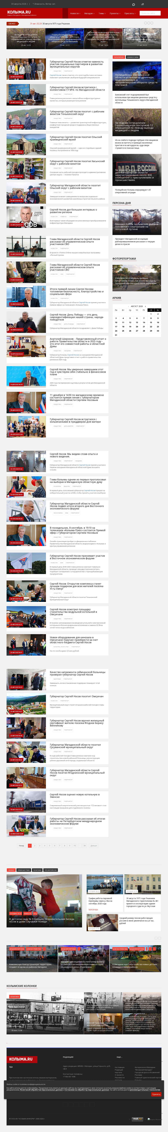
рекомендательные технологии (145, 1090)
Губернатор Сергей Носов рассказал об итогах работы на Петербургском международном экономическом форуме (77, 821)
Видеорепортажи (17, 949)
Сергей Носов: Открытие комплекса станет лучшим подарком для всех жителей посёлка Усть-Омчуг (76, 586)
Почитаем (14, 997)
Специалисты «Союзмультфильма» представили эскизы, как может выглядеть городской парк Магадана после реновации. (136, 281)
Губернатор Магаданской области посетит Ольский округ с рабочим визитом (75, 186)
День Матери (68, 426)
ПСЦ (35, 913)
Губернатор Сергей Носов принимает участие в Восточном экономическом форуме (77, 557)
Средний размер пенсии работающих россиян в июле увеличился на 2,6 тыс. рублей (136, 921)
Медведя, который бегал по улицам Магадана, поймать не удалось (142, 39)
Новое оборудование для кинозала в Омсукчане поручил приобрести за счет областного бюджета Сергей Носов (74, 640)
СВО (61, 274)
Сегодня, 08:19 (94, 891)
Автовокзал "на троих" (23, 1019)
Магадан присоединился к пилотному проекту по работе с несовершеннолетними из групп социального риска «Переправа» (82, 964)
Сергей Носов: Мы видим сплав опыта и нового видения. (74, 455)
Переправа (93, 910)
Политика (57, 486)
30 (85, 846)
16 (158, 322)
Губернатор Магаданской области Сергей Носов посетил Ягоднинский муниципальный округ (77, 773)
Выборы (67, 486)
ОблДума (67, 351)
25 (123, 331)
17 (116, 326)
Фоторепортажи (124, 258)
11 (123, 322)
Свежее (11, 870)
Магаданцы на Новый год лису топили (101, 1001)
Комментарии (132, 57)
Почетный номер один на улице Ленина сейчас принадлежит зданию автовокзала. (42, 1025)
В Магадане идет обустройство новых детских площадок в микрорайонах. (134, 965)
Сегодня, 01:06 (94, 929)
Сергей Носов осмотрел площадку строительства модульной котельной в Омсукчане (73, 612)
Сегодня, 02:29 (132, 891)
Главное (63, 216)
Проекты (114, 13)
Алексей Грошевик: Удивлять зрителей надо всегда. (100, 1024)
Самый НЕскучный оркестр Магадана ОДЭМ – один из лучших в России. (101, 1029)
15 (151, 322)
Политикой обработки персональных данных (41, 1090)
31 (116, 335)
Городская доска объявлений (147, 1072)
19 (130, 326)
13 (137, 322)
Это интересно (51, 870)
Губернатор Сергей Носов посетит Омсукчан (76, 696)
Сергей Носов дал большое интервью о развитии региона (73, 210)
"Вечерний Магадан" (144, 1070)
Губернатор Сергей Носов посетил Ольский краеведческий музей (76, 138)
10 (75, 846)
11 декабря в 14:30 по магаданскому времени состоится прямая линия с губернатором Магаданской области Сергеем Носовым (77, 397)
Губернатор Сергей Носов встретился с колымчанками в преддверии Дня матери (75, 420)
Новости (74, 13)
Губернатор (68, 71)
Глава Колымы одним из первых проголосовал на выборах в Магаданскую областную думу (78, 480)
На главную (120, 1067)
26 (130, 331)
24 (116, 331)
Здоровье (57, 679)
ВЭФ (66, 513)
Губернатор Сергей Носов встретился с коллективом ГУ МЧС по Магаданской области (77, 88)
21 (144, 326)
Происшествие (24, 870)
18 (123, 326)
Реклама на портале (120, 1078)
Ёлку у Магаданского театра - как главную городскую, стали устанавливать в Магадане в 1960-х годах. (103, 1007)
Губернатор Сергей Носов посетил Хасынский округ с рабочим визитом (77, 162)
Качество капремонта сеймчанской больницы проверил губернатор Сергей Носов (77, 673)
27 (137, 331)
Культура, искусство (61, 647)
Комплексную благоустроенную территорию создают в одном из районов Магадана (30, 965)
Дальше (94, 846)
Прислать (129, 13)
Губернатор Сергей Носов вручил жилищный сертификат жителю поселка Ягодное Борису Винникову (77, 723)
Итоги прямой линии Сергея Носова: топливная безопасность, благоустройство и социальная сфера (77, 291)
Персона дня (121, 203)
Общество (57, 71)
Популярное (119, 57)
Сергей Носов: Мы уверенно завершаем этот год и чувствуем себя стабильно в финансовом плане (78, 372)
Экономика (58, 513)
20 (137, 326)
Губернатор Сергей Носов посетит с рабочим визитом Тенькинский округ (77, 112)
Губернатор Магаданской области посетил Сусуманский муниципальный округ (75, 745)
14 (144, 322)
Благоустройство (34, 949)
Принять (156, 1094)
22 (151, 326)
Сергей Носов (55, 75)
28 (144, 331)
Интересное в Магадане (145, 1067)
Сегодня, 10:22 (15, 913)
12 (130, 322)
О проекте (119, 1075)
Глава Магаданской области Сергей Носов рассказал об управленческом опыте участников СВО (75, 241)
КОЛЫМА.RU (19, 12)
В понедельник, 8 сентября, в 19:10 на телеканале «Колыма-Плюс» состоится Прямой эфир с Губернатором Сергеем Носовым (77, 530)
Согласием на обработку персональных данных (87, 1090)
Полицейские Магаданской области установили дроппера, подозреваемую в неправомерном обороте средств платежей (64, 38)
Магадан (88, 13)
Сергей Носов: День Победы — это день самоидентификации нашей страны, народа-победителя (77, 317)
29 (151, 331)
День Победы (69, 324)
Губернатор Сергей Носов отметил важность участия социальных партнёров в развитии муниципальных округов (77, 64)
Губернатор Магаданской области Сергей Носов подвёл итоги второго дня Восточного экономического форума (77, 506)
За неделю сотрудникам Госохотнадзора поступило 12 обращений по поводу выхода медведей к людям (25, 38)
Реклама (138, 1075)
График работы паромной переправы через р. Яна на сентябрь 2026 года (100, 901)
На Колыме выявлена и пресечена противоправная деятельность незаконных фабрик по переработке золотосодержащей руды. (103, 36)
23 (158, 326)
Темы (101, 13)
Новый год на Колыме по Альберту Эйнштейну (142, 997)
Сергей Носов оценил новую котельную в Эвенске (75, 795)
